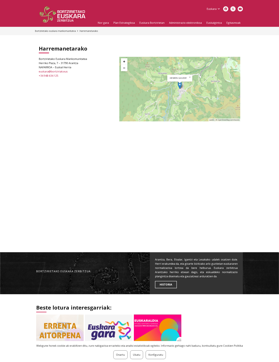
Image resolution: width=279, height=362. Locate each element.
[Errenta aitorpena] (60, 330)
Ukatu (136, 355)
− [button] (124, 68)
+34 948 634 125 (48, 75)
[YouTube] (240, 8)
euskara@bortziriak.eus (53, 71)
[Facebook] (225, 8)
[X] (233, 8)
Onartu (120, 355)
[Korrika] (108, 330)
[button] (213, 8)
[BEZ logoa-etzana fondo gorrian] (64, 15)
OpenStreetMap (224, 120)
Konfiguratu (155, 355)
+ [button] (124, 61)
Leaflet (211, 120)
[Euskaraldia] (157, 330)
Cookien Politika (233, 345)
